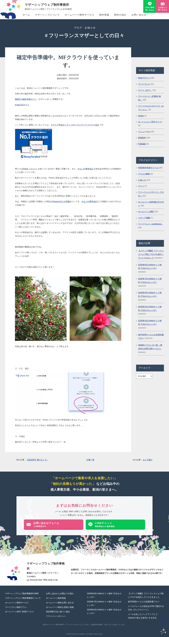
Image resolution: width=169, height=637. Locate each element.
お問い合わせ (139, 15)
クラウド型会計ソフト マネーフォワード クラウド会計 (75, 125)
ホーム (26, 15)
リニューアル (144, 132)
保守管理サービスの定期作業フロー (144, 602)
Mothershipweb (78, 634)
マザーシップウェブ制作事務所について (23, 598)
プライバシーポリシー (56, 616)
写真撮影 (142, 144)
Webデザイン (144, 78)
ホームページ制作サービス (79, 15)
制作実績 (104, 15)
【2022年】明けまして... (37, 460)
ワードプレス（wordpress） (150, 224)
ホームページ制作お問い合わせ (60, 603)
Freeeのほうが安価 (61, 201)
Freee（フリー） (30, 169)
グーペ (141, 186)
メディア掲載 (144, 218)
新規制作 (142, 138)
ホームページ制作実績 (56, 598)
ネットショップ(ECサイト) (150, 122)
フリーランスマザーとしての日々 (78, 625)
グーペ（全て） (145, 90)
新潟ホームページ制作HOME (53, 625)
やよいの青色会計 (85, 169)
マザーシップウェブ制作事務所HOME (22, 593)
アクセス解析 (144, 174)
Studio (141, 116)
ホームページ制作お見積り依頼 (60, 607)
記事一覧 (90, 460)
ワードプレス (144, 84)
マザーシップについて (47, 15)
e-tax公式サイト (22, 105)
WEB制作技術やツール (148, 168)
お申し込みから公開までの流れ (60, 593)
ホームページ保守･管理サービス (19, 612)
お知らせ (142, 180)
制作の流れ (120, 15)
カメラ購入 (148, 460)
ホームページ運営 (146, 212)
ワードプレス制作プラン (16, 607)
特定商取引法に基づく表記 (58, 612)
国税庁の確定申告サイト (26, 99)
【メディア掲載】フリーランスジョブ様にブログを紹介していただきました (151, 254)
